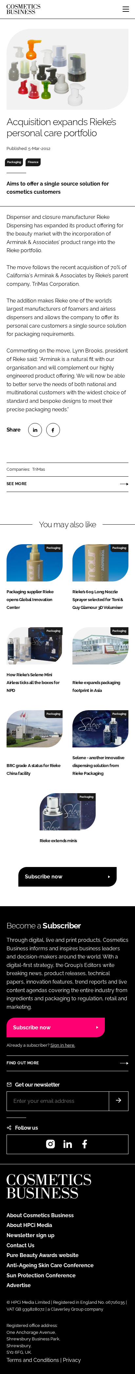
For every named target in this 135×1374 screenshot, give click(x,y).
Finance (33, 162)
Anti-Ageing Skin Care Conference (50, 1265)
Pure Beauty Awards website (43, 1255)
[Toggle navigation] (126, 9)
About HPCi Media (29, 1225)
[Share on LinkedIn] (35, 430)
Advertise (19, 1285)
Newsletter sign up (30, 1235)
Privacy (72, 1360)
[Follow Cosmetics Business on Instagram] (50, 1146)
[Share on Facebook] (53, 430)
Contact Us (20, 1245)
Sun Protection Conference (41, 1275)
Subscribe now (43, 877)
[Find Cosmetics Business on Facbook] (84, 1146)
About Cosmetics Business (40, 1215)
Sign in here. (62, 1045)
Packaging (14, 162)
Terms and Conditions (33, 1360)
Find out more (23, 1063)
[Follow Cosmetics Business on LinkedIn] (67, 1146)
